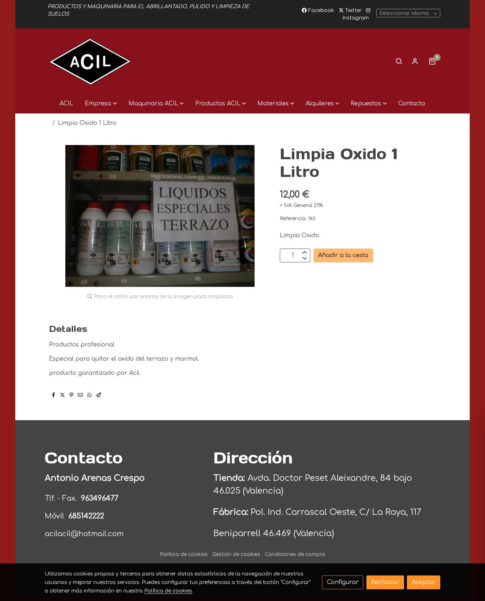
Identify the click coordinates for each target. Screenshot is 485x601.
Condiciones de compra (295, 554)
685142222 (86, 516)
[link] (90, 61)
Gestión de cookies (236, 554)
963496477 (100, 498)
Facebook (320, 10)
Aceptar (424, 582)
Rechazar (385, 582)
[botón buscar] (398, 61)
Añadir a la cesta (343, 255)
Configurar (343, 582)
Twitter (353, 10)
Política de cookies (184, 554)
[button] (100, 103)
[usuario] (415, 61)
